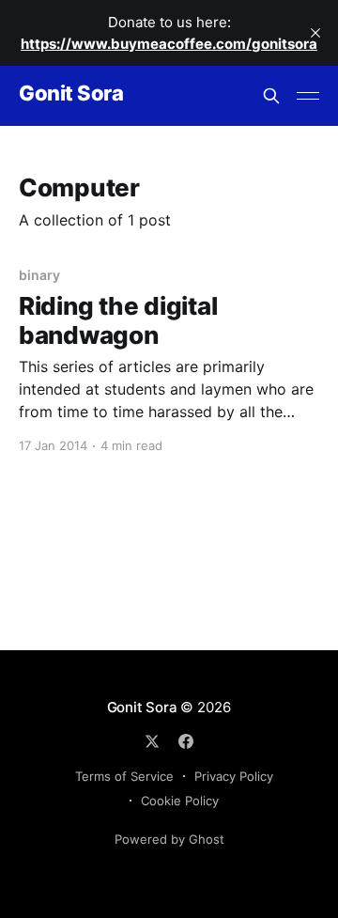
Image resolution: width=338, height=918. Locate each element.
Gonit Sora (71, 93)
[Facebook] (185, 741)
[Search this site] (271, 96)
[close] (315, 33)
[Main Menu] (308, 96)
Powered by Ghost (169, 839)
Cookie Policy (180, 800)
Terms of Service (124, 776)
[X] (152, 741)
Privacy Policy (233, 776)
